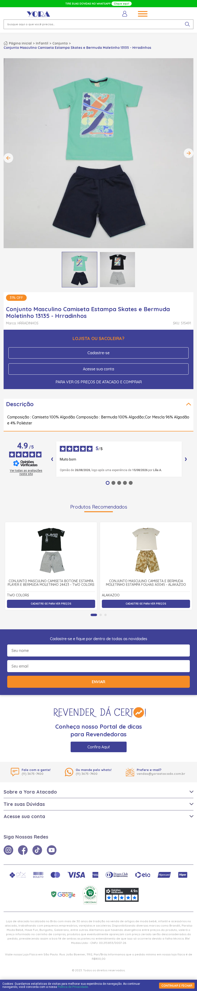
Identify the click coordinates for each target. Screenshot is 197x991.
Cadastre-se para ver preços (51, 603)
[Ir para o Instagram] (8, 850)
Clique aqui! (121, 3)
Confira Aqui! (98, 747)
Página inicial (20, 43)
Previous (8, 158)
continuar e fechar (176, 985)
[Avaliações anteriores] (52, 459)
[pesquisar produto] (187, 24)
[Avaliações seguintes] (186, 459)
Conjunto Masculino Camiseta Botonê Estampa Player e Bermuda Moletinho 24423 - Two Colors (51, 583)
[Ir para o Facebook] (23, 850)
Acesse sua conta (98, 368)
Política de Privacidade (73, 987)
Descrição (20, 404)
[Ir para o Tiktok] (37, 850)
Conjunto (60, 43)
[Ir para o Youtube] (51, 850)
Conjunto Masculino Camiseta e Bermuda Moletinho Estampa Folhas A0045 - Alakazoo (146, 583)
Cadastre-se (98, 352)
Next (188, 153)
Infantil (42, 43)
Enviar (98, 681)
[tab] (94, 615)
